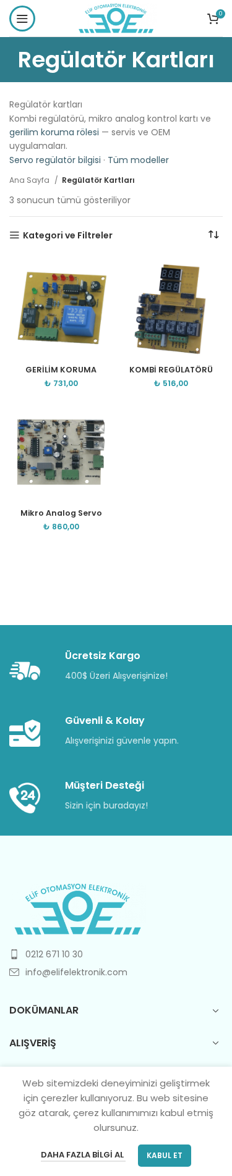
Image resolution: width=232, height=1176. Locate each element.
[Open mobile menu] (22, 18)
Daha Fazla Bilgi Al (83, 1155)
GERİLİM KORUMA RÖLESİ (61, 374)
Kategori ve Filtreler (68, 235)
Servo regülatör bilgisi (55, 160)
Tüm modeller (138, 160)
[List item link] (116, 954)
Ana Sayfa (30, 180)
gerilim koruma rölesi (54, 132)
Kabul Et (165, 1155)
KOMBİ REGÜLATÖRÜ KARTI (171, 374)
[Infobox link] (116, 667)
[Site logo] (116, 17)
